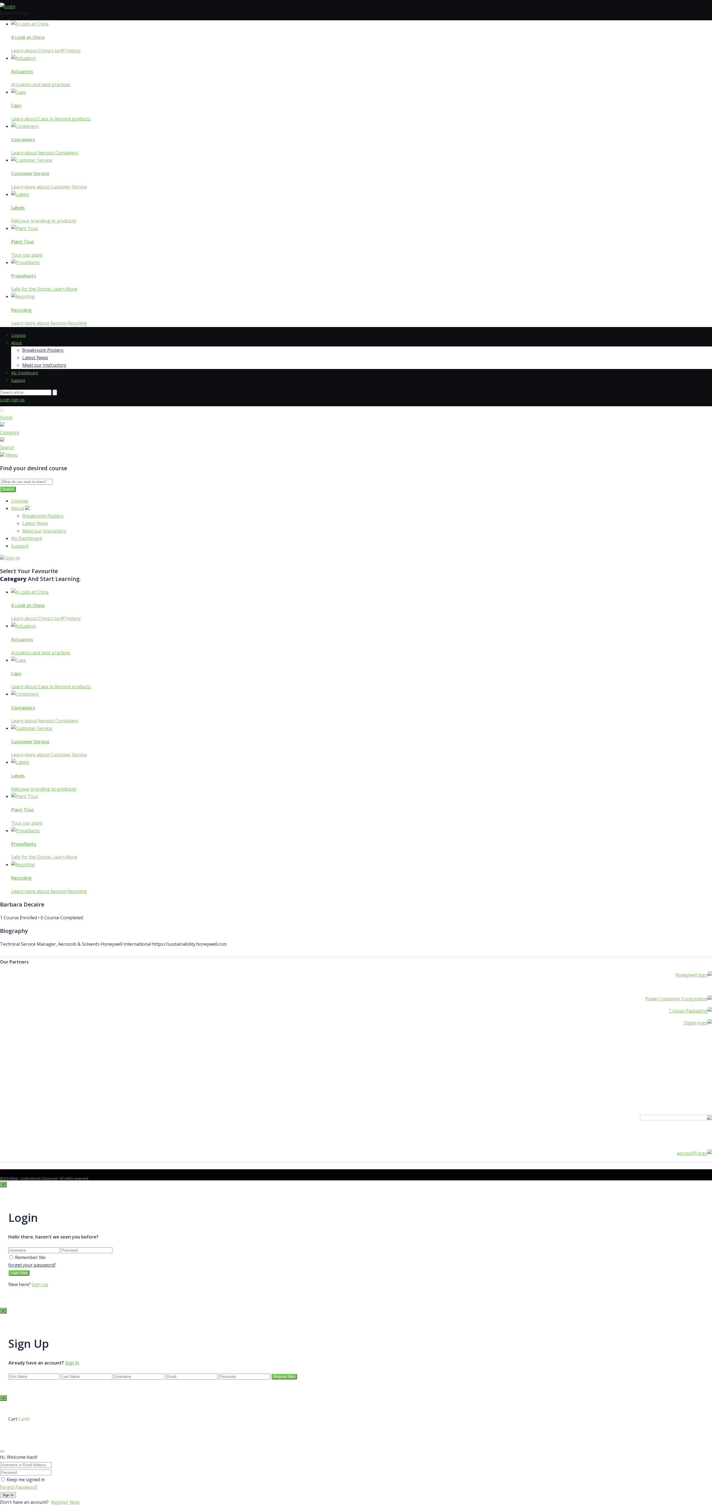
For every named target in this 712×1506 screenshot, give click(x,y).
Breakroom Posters (42, 350)
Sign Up (18, 399)
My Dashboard (24, 372)
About (16, 342)
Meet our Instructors (44, 365)
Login (5, 399)
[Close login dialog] (2, 1451)
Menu (12, 455)
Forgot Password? (19, 1487)
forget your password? (32, 1265)
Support (18, 380)
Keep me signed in (26, 1480)
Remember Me (30, 1257)
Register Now (65, 1502)
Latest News (35, 358)
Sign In (12, 558)
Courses (18, 335)
